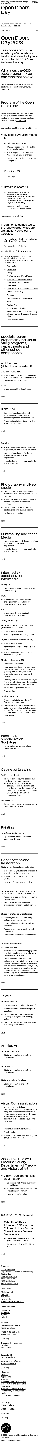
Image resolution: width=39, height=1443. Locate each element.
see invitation (21, 1194)
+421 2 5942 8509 (8, 1409)
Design (10, 273)
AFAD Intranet (7, 1292)
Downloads (6, 1299)
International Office (9, 1276)
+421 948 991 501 (8, 1361)
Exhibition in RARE (26, 158)
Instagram (5, 1310)
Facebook (5, 1312)
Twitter (4, 1315)
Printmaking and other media (13, 1388)
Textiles (4, 1379)
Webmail (4, 1294)
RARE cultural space (15, 320)
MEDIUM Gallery (8, 1281)
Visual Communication (16, 308)
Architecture (12, 266)
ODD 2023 (17, 26)
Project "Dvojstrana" (21, 153)
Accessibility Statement (11, 1441)
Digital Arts (11, 269)
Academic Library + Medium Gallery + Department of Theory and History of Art (22, 314)
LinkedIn (4, 1317)
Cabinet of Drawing (15, 292)
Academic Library (8, 1279)
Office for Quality (8, 1269)
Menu (35, 2)
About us (26, 23)
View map (5, 1339)
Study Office (6, 1274)
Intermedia (5, 1386)
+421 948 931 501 (8, 1332)
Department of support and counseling (17, 1272)
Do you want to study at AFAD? (11, 23)
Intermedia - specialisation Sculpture (22, 288)
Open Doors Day (6, 26)
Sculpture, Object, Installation (13, 1381)
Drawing (4, 1374)
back (3, 397)
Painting (10, 295)
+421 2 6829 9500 (8, 1363)
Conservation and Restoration (19, 298)
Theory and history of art (11, 1343)
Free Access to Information (12, 1301)
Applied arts (6, 1377)
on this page (21, 120)
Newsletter (5, 1297)
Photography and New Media (19, 276)
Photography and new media (13, 1391)
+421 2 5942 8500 (8, 1334)
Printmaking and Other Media (19, 279)
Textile (10, 302)
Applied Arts (12, 305)
